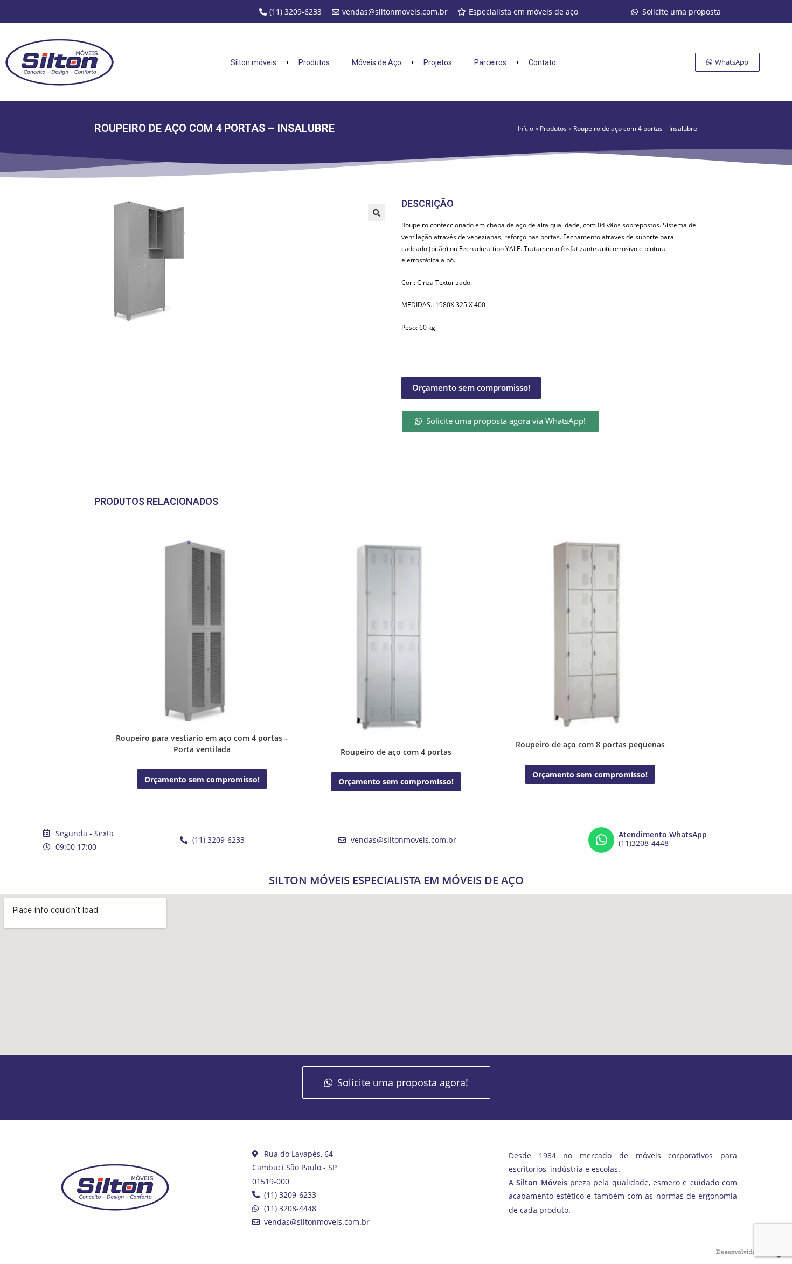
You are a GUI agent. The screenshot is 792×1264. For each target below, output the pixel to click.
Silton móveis (253, 62)
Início (525, 128)
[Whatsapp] (601, 840)
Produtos (553, 128)
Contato (542, 62)
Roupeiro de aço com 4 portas (396, 752)
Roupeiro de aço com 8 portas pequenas (590, 744)
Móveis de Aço (376, 62)
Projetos (437, 62)
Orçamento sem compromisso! (471, 387)
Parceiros (490, 62)
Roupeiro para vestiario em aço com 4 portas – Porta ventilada (202, 743)
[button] (376, 212)
